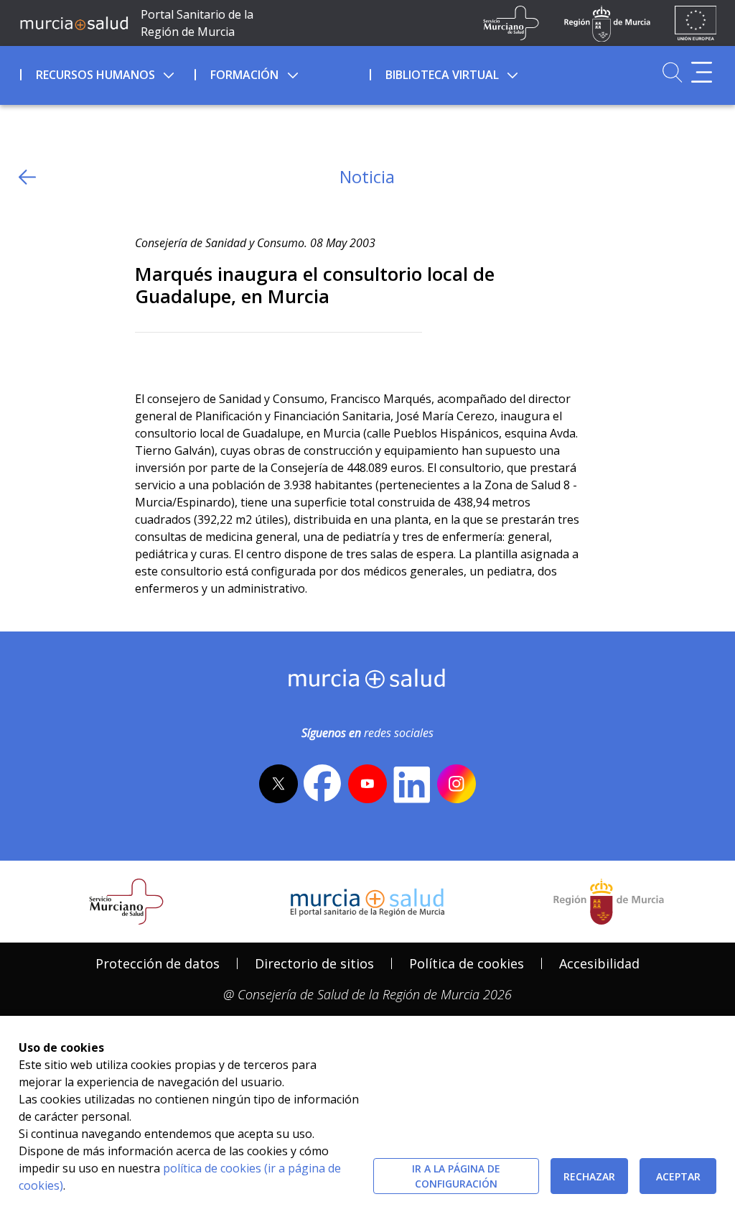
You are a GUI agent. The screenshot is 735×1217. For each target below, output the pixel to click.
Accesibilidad (599, 963)
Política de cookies (466, 963)
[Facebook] (174, 356)
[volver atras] (27, 177)
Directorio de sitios (314, 963)
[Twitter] (146, 356)
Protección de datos (157, 963)
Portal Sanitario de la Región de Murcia (197, 23)
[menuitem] (106, 72)
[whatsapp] (201, 356)
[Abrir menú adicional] (701, 72)
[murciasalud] (367, 682)
